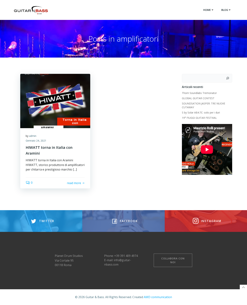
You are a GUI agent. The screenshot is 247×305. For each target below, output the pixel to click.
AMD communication (158, 297)
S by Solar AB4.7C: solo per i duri (201, 112)
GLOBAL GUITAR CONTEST (198, 98)
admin (32, 136)
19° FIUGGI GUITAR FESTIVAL (199, 117)
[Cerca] (227, 78)
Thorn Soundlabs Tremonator (199, 93)
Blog (224, 10)
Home (207, 10)
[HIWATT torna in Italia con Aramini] (55, 101)
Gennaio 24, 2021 (36, 140)
